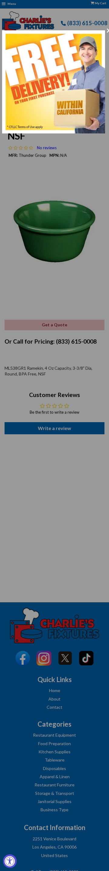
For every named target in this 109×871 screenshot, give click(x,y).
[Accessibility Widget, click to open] (10, 861)
